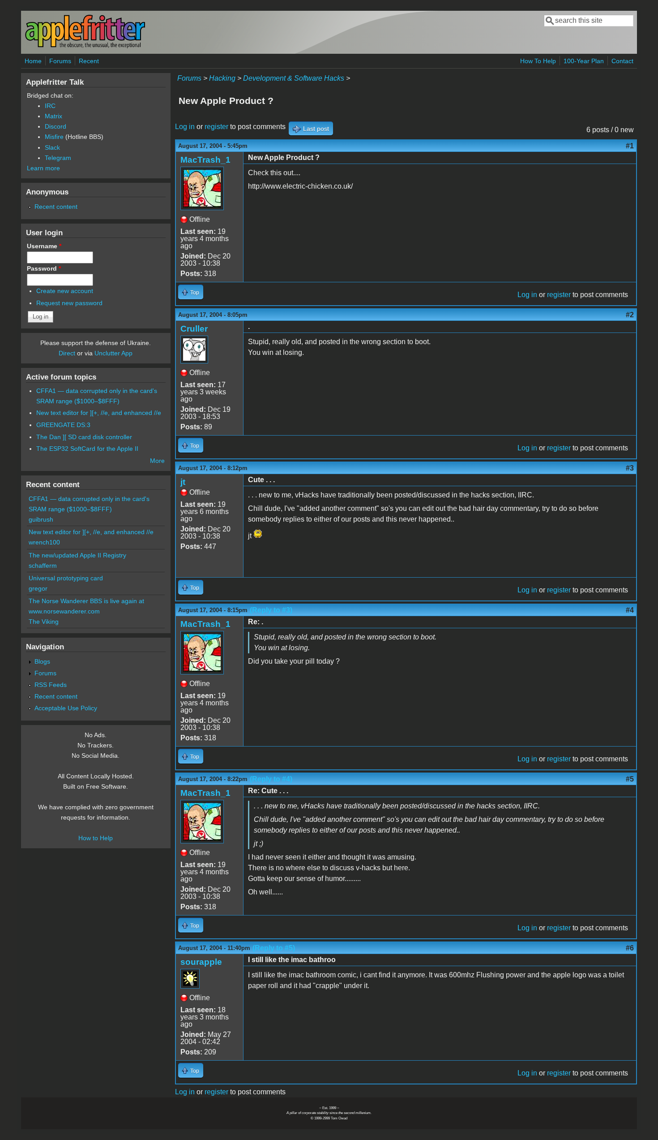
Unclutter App (113, 353)
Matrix (53, 116)
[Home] (85, 46)
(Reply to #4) (271, 779)
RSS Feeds (50, 684)
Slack (52, 147)
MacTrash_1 (205, 159)
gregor (38, 588)
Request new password (69, 303)
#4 (630, 610)
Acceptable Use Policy (65, 708)
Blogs (42, 661)
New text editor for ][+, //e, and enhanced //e (98, 412)
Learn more (43, 168)
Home (33, 61)
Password (44, 268)
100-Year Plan (584, 61)
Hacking (222, 78)
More (157, 460)
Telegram (58, 157)
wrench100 (44, 542)
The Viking (44, 621)
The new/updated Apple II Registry (77, 555)
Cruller (194, 328)
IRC (50, 105)
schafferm (43, 565)
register (216, 126)
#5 (630, 779)
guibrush (41, 519)
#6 (630, 948)
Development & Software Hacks (293, 78)
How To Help (538, 61)
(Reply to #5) (273, 948)
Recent (89, 61)
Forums (60, 61)
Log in (185, 126)
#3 (630, 468)
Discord (55, 126)
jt (182, 482)
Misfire (54, 136)
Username (44, 246)
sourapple (201, 962)
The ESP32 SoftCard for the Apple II (87, 448)
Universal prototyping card (66, 578)
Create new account (64, 290)
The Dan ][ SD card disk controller (84, 436)
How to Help (95, 838)
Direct (67, 353)
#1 (630, 146)
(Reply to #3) (271, 610)
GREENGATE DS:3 (63, 424)
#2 (630, 315)
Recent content (55, 206)
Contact (622, 61)
